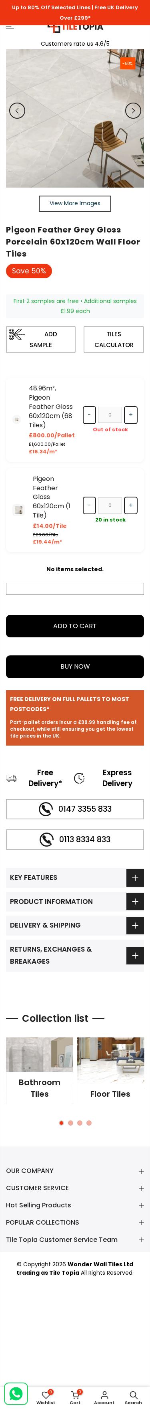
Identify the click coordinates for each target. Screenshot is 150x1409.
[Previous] (17, 111)
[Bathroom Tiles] (39, 1071)
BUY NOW (75, 666)
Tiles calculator (114, 339)
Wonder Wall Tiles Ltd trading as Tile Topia (74, 1268)
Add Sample (43, 339)
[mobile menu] (21, 26)
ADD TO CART (75, 626)
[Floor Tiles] (110, 1071)
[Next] (133, 111)
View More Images (75, 203)
